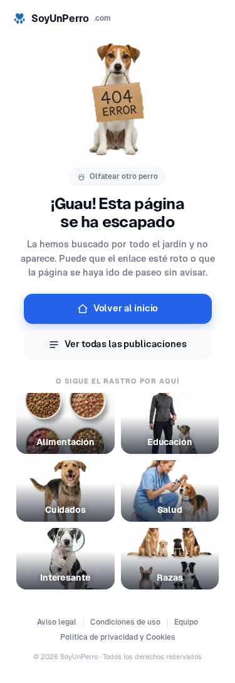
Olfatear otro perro (124, 176)
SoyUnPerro (71, 18)
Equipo (186, 622)
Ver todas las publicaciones (125, 344)
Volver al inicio (126, 308)
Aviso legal (56, 622)
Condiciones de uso (125, 622)
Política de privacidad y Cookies (117, 637)
